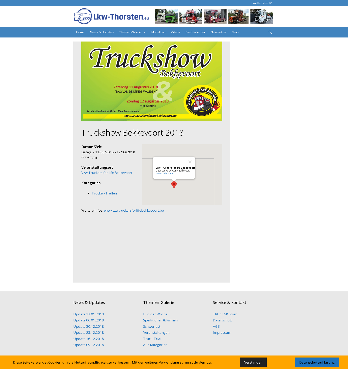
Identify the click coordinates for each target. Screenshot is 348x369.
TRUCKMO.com (225, 314)
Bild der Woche (155, 314)
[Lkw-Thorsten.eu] (174, 16)
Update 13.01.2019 (88, 314)
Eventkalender (195, 32)
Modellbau (158, 32)
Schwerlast (151, 326)
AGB (216, 326)
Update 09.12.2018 (88, 344)
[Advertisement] (151, 246)
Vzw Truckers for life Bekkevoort (106, 172)
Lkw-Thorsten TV (262, 3)
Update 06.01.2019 (88, 320)
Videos (175, 32)
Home (80, 32)
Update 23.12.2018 (88, 332)
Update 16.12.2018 (88, 338)
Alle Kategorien (155, 344)
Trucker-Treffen (104, 193)
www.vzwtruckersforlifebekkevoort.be (134, 210)
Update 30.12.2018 (88, 326)
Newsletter (219, 32)
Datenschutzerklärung (317, 362)
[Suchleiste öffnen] (270, 32)
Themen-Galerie (130, 32)
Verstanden (253, 362)
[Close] (190, 161)
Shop (235, 32)
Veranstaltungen (164, 173)
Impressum (222, 332)
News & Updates (102, 32)
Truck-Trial (152, 338)
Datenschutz (223, 320)
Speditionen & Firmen (160, 320)
